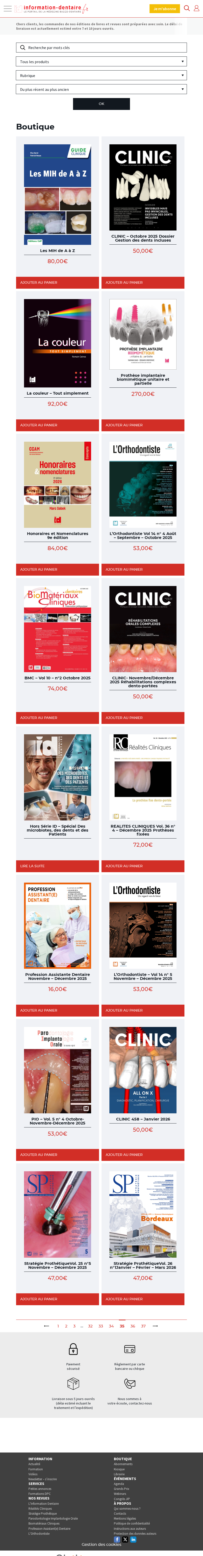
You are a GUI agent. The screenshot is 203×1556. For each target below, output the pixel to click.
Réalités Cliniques (40, 1508)
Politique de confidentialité (132, 1523)
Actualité (34, 1464)
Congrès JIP (122, 1499)
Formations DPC (39, 1494)
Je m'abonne (164, 8)
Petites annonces (39, 1489)
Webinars (120, 1494)
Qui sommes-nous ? (127, 1508)
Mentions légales (125, 1518)
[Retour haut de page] (194, 1543)
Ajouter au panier (38, 282)
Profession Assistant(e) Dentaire (49, 1529)
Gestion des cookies (101, 1545)
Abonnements (123, 1464)
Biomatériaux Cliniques (43, 1523)
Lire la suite (32, 866)
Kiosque (119, 1469)
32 (90, 1326)
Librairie (119, 1474)
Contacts (120, 1513)
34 (111, 1326)
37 (143, 1326)
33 (101, 1326)
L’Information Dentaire (43, 1504)
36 (132, 1326)
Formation (35, 1469)
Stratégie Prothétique (42, 1513)
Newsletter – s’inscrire (42, 1479)
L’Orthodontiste (39, 1533)
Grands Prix (121, 1489)
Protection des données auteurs (135, 1533)
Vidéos (32, 1474)
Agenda (119, 1484)
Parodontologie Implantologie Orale (53, 1518)
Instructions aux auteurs (130, 1529)
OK (101, 104)
